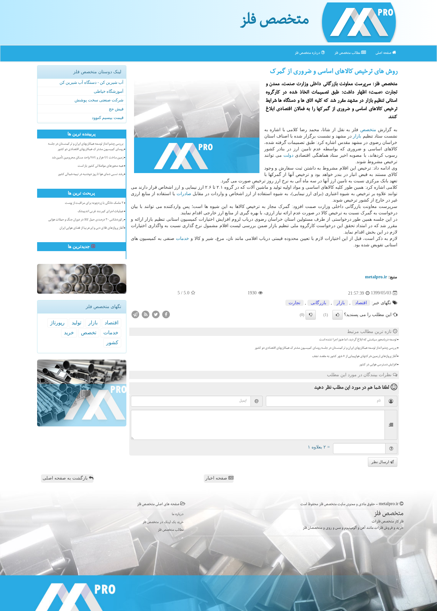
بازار (357, 136)
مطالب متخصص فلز (347, 53)
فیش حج (116, 109)
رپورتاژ (57, 322)
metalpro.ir (376, 276)
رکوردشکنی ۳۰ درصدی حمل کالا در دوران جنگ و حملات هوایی (85, 220)
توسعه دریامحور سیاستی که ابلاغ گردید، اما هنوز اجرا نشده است (358, 340)
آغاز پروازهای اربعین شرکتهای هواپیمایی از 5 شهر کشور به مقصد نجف (354, 357)
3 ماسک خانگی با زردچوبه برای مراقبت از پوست (94, 203)
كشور (112, 342)
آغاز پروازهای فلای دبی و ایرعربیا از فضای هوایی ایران (91, 228)
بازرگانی (318, 302)
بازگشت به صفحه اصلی (66, 478)
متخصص (368, 129)
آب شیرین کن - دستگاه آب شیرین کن (91, 82)
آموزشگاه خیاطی (108, 91)
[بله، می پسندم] (337, 315)
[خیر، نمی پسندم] (311, 315)
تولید (76, 322)
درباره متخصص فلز (308, 53)
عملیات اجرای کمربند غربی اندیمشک (100, 212)
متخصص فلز (274, 22)
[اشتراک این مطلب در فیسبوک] (166, 314)
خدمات (182, 238)
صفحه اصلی (384, 53)
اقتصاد (361, 302)
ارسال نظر (380, 462)
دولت (288, 155)
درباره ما (178, 514)
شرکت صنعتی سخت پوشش (99, 100)
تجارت (294, 302)
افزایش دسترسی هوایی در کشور (378, 365)
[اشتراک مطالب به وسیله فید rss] (145, 314)
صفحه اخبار (216, 478)
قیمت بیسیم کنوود (107, 117)
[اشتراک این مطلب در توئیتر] (155, 314)
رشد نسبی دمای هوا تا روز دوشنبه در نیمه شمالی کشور (90, 175)
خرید (69, 332)
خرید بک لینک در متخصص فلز (163, 522)
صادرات (184, 193)
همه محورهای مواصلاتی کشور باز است (100, 166)
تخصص (88, 332)
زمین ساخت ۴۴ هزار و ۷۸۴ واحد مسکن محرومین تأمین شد (87, 158)
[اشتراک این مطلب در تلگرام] (135, 314)
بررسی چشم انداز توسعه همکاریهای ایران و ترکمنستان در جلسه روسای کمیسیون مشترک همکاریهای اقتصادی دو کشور (326, 348)
